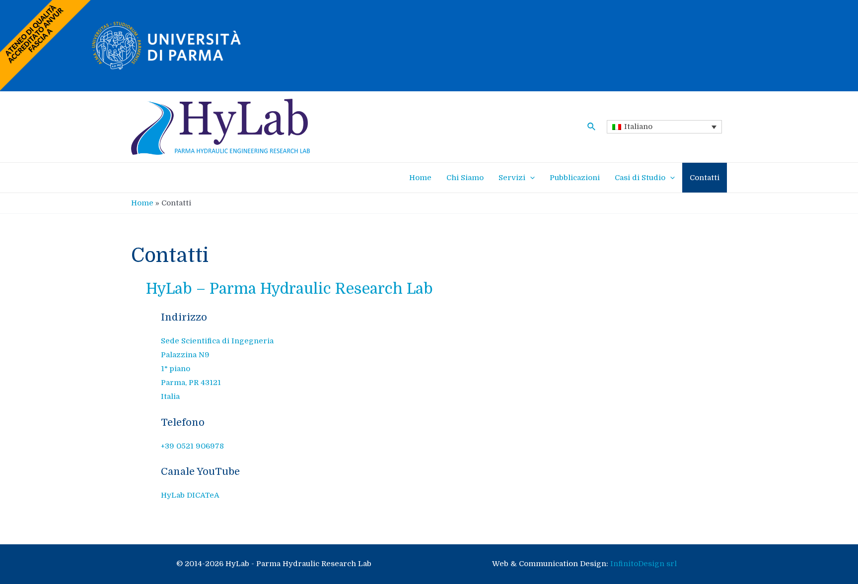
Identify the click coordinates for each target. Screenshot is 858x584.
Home (420, 177)
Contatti (704, 177)
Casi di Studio (640, 177)
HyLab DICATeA (190, 495)
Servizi (512, 177)
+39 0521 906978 (192, 446)
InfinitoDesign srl (643, 563)
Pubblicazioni (575, 177)
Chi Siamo (465, 177)
